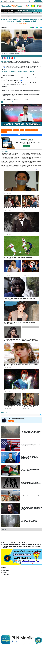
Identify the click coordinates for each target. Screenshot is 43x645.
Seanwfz (26, 129)
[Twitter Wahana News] (7, 58)
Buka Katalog (10, 421)
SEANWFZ (4, 67)
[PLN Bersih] (33, 5)
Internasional (37, 10)
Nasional (5, 10)
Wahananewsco (4, 131)
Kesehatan (31, 10)
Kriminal (18, 10)
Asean (3, 129)
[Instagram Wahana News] (5, 58)
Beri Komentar (22, 134)
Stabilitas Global (31, 129)
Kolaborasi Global (16, 129)
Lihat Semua (14, 101)
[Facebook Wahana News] (2, 58)
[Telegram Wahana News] (14, 58)
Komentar (5, 27)
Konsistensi (22, 129)
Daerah (8, 10)
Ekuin (21, 10)
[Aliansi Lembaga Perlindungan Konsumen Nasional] (21, 557)
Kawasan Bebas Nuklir (8, 129)
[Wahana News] (11, 6)
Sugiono (20, 80)
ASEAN (21, 74)
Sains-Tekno (25, 10)
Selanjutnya (8, 101)
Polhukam (13, 10)
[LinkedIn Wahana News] (9, 58)
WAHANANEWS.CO (5, 61)
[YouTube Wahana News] (12, 58)
